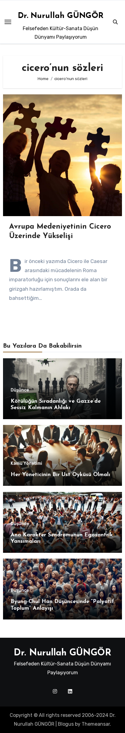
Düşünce (20, 390)
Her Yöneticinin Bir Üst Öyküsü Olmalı (60, 475)
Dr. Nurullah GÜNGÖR (60, 16)
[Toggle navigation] (8, 22)
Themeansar (96, 724)
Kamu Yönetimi (26, 463)
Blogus (66, 724)
